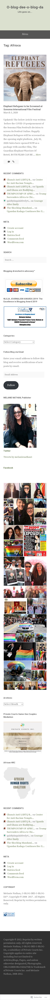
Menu (25, 34)
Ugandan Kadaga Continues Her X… (26, 211)
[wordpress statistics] (9, 915)
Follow (11, 385)
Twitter (7, 451)
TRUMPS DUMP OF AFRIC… (21, 193)
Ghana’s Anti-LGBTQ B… (19, 179)
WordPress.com (15, 242)
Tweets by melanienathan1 (17, 457)
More (38, 155)
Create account (15, 228)
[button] (11, 491)
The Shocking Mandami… (20, 208)
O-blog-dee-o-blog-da (25, 7)
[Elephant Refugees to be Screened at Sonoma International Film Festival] (13, 161)
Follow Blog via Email (13, 352)
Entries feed (13, 235)
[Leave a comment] (9, 161)
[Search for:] (25, 260)
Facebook (8, 468)
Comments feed (15, 238)
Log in (10, 231)
